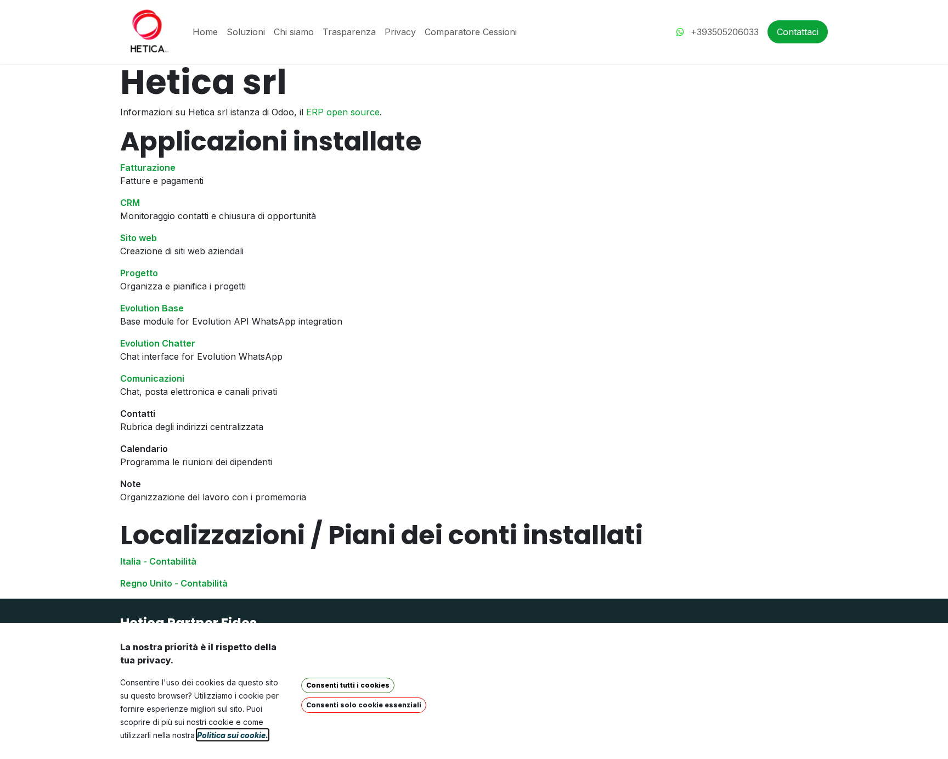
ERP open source (343, 112)
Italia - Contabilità (158, 561)
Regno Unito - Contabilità (174, 583)
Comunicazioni (152, 378)
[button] (347, 685)
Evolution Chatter (157, 343)
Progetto (139, 272)
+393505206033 (723, 31)
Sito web (138, 237)
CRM (130, 202)
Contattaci (798, 31)
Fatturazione (148, 167)
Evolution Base (152, 308)
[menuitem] (205, 32)
